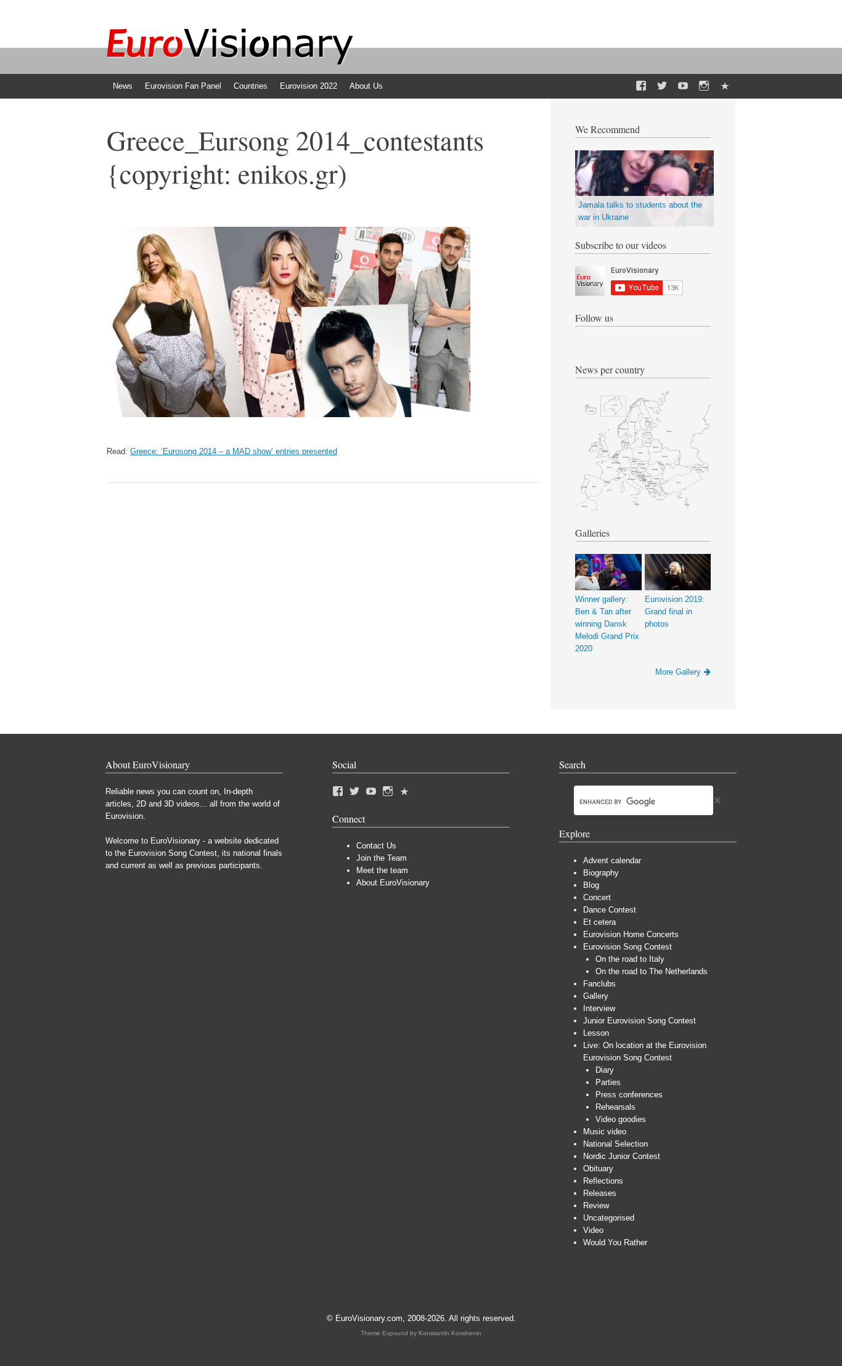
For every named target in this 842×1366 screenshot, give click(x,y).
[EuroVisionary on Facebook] (641, 86)
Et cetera (599, 922)
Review (596, 1205)
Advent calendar (612, 860)
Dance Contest (609, 909)
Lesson (596, 1033)
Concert (597, 897)
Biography (601, 872)
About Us (366, 86)
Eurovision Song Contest (627, 946)
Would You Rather (615, 1242)
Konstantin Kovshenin (450, 1333)
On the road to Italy (629, 959)
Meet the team (382, 870)
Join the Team (381, 858)
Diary (604, 1070)
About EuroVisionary (393, 882)
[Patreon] (724, 86)
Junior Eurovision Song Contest (639, 1020)
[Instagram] (703, 86)
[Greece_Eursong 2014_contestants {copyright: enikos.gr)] (288, 414)
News (123, 86)
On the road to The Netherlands (651, 971)
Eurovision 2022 (308, 86)
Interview (599, 1008)
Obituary (598, 1168)
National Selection (615, 1143)
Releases (599, 1193)
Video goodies (620, 1119)
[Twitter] (662, 86)
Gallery (595, 996)
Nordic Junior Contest (621, 1156)
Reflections (603, 1180)
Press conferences (629, 1094)
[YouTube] (682, 86)
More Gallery (678, 672)
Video (593, 1230)
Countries (251, 86)
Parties (608, 1082)
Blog (591, 885)
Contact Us (376, 845)
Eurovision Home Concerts (631, 934)
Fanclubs (599, 983)
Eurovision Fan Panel (183, 86)
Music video (604, 1131)
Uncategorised (608, 1217)
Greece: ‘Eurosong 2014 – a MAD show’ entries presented (233, 451)
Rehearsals (615, 1107)
